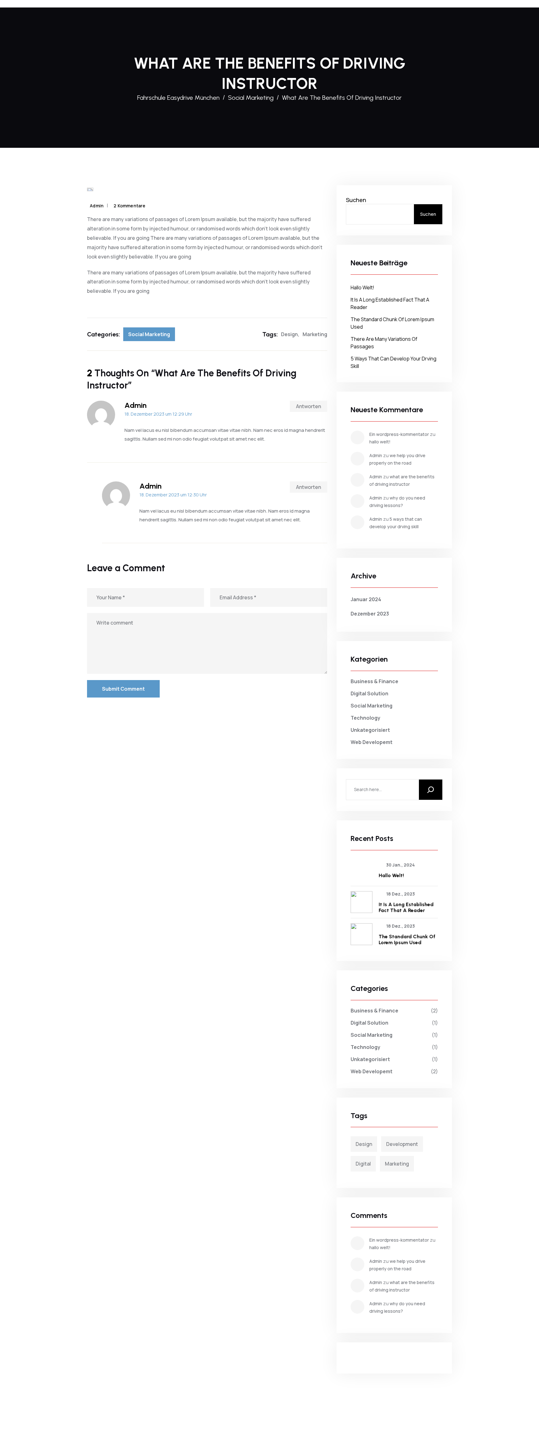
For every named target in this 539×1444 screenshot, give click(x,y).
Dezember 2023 (370, 613)
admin (97, 206)
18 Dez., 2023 (400, 894)
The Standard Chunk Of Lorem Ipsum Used (407, 939)
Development (402, 1144)
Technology (365, 717)
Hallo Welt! (362, 287)
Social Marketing (149, 334)
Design (289, 334)
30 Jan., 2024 (400, 865)
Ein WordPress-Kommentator (399, 434)
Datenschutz (284, 1422)
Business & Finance (374, 681)
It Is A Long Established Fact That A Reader (406, 907)
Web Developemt (371, 742)
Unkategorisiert (370, 730)
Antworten (308, 406)
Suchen (356, 200)
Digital (363, 1163)
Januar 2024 (366, 599)
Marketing (315, 334)
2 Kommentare (129, 206)
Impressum (252, 1422)
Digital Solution (369, 693)
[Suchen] (430, 790)
